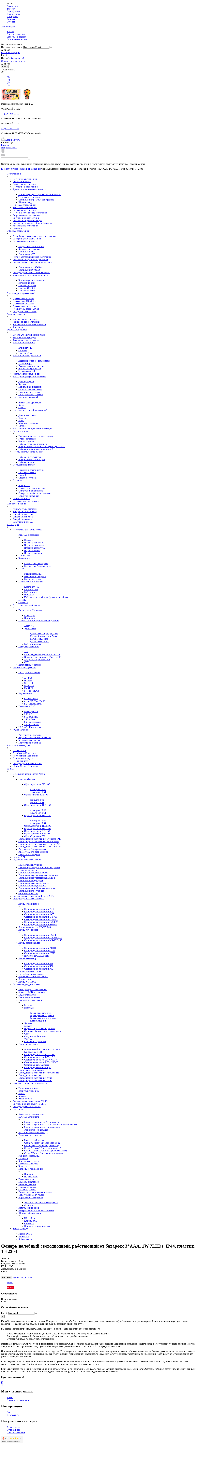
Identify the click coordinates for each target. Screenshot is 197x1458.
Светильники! (14, 173)
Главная (5, 169)
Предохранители (21, 761)
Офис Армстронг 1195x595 (37, 828)
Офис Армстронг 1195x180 (37, 815)
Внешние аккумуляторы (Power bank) (42, 657)
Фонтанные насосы (28, 893)
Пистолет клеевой (27, 472)
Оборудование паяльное (24, 464)
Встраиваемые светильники (26, 215)
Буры (21, 405)
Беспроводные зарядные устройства (42, 654)
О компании (13, 6)
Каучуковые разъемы (28, 1161)
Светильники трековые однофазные (36, 199)
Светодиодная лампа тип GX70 (39, 953)
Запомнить (9, 69)
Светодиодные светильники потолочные (38, 1072)
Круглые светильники (29, 249)
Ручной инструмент (17, 329)
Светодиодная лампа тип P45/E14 (40, 924)
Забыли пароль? (16, 58)
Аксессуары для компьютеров (27, 529)
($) (8, 77)
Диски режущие (26, 381)
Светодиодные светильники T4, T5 (30, 1101)
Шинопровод (25, 202)
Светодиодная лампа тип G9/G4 (40, 935)
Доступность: (7, 1269)
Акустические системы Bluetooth (34, 737)
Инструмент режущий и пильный (29, 376)
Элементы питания (16, 503)
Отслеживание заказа (11, 47)
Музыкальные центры (29, 740)
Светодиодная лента (28, 1044)
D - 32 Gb (29, 685)
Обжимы (22, 350)
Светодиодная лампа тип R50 (38, 966)
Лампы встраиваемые (29, 943)
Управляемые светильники (26, 225)
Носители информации (24, 667)
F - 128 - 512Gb (31, 691)
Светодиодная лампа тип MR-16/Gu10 (43, 937)
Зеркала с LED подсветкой (31, 992)
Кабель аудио (30, 592)
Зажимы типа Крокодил (24, 337)
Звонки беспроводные (29, 1156)
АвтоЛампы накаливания (25, 755)
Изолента (23, 1158)
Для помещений (38, 1020)
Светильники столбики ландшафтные (37, 888)
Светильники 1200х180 (30, 267)
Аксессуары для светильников (33, 852)
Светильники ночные (29, 997)
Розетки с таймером (34, 1140)
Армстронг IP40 (38, 789)
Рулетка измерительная (29, 368)
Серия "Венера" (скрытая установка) (42, 1143)
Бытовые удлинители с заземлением (42, 1127)
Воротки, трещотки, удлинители (29, 335)
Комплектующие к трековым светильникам (39, 194)
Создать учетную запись (13, 61)
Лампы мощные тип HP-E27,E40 (34, 927)
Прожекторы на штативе (25, 306)
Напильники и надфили (30, 387)
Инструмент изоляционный (26, 374)
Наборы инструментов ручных (28, 451)
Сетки (27, 1033)
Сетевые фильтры (27, 1187)
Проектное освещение (29, 854)
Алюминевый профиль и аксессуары (42, 1049)
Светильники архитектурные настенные (38, 875)
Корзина (5, 145)
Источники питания (28, 1088)
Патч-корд (29, 594)
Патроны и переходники (30, 1169)
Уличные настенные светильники (29, 324)
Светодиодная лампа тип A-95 (39, 914)
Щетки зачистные (21, 498)
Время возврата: (9, 1261)
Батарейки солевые (22, 519)
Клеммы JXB (30, 1221)
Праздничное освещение (30, 1000)
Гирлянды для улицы (40, 1013)
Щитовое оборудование (30, 1213)
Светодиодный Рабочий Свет (27, 763)
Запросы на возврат (16, 37)
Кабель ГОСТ (25, 1234)
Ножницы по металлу (29, 392)
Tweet (10, 1282)
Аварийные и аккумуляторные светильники (34, 236)
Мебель (22, 600)
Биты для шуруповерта (29, 402)
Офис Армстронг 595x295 (37, 833)
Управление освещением (30, 1197)
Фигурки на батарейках (36, 1036)
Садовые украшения (28, 870)
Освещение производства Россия (29, 774)
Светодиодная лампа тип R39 (38, 963)
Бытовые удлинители (29, 1117)
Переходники (30, 1176)
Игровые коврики (33, 553)
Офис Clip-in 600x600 (34, 836)
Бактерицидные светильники (27, 238)
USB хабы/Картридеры (29, 727)
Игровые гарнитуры (34, 542)
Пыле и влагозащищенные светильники (32, 257)
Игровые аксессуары (28, 535)
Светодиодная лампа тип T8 (27, 1106)
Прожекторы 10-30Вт (23, 298)
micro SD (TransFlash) (34, 701)
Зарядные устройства (28, 646)
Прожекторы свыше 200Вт (26, 309)
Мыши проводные (33, 574)
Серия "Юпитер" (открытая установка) (43, 1153)
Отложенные (13, 1430)
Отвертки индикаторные (30, 490)
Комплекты (24, 555)
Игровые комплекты (34, 545)
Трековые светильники (29, 197)
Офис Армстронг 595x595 (37, 784)
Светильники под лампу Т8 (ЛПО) (30, 1104)
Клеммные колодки (28, 1163)
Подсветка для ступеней (30, 865)
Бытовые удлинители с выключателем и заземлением (50, 1124)
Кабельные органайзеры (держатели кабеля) (46, 597)
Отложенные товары (17, 39)
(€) (8, 82)
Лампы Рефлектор (27, 958)
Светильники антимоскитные (33, 872)
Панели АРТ (19, 857)
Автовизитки (19, 750)
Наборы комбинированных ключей (35, 449)
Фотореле (29, 1205)
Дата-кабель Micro (39, 639)
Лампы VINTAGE (27, 982)
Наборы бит (24, 485)
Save (11, 1288)
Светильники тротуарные (31, 891)
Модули (22, 1096)
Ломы (21, 420)
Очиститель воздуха (23, 758)
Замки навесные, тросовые (26, 340)
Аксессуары (13, 524)
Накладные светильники (25, 210)
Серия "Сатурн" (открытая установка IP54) (45, 1150)
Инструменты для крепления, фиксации (32, 428)
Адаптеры (29, 626)
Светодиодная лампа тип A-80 (39, 911)
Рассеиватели (25, 1098)
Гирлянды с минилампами (43, 1018)
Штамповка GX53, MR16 (36, 956)
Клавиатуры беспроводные (37, 566)
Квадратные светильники (31, 246)
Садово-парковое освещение (27, 859)
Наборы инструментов (29, 457)
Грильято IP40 (37, 800)
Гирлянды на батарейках (42, 1015)
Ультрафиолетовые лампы (31, 974)
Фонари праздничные (35, 1041)
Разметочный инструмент (31, 366)
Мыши (21, 568)
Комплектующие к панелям (32, 280)
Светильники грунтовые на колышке (36, 878)
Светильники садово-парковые (33, 883)
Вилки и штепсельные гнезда (32, 1132)
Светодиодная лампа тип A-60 (39, 909)
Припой (22, 475)
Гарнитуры (29, 615)
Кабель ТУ (23, 1236)
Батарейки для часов (23, 514)
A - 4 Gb (28, 678)
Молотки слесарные (28, 423)
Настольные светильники (31, 1070)
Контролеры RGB (33, 1052)
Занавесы (28, 1026)
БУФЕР (10, 768)
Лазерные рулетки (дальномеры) (34, 361)
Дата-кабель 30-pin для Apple (44, 633)
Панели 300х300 (26, 288)
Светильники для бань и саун (27, 220)
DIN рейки (29, 1218)
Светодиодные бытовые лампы (28, 898)
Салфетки (23, 602)
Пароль (4, 58)
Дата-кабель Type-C (39, 641)
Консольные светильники (25, 319)
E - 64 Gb (28, 688)
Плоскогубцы (25, 353)
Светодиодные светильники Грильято (31, 272)
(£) (8, 85)
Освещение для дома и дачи (26, 984)
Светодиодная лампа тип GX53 (39, 950)
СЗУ (26, 662)
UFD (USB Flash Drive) (29, 672)
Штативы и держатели (29, 665)
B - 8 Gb (28, 680)
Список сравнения (16, 34)
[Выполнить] (51, 47)
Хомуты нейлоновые (28, 1208)
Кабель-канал (25, 1239)
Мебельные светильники (25, 207)
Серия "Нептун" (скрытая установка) (42, 1148)
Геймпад (28, 540)
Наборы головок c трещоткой (32, 444)
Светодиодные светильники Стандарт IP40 (39, 839)
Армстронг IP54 (38, 792)
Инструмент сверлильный (26, 397)
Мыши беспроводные (35, 576)
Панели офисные (26, 779)
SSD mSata (29, 719)
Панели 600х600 (26, 290)
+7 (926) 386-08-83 (10, 113)
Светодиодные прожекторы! (21, 293)
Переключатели (26, 1179)
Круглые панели (26, 283)
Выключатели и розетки (30, 1135)
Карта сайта (13, 1415)
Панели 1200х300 (27, 285)
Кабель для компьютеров (30, 581)
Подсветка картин (27, 995)
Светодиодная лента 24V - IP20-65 (41, 1062)
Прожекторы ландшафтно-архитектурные (39, 867)
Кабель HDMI (31, 589)
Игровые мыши (32, 550)
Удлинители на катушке (36, 1130)
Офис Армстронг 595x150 (37, 831)
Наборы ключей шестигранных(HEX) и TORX (41, 446)
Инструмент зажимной (24, 342)
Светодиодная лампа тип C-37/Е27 (41, 919)
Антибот (5, 50)
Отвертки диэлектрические (31, 488)
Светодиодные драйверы (36, 1065)
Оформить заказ (9, 147)
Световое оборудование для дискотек (42, 1031)
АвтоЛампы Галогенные (25, 753)
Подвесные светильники (25, 184)
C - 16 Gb (28, 683)
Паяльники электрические (31, 470)
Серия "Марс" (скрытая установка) (41, 1145)
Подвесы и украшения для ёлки (39, 1028)
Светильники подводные (30, 880)
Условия (11, 9)
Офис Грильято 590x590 (36, 794)
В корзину (6, 1277)
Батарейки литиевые (23, 516)
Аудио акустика (20, 729)
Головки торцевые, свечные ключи (35, 436)
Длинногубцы (25, 348)
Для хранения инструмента (26, 501)
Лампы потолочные (28, 930)
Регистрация (13, 52)
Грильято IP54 (37, 802)
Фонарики (35, 169)
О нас (10, 1412)
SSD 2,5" (28, 714)
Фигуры (28, 1039)
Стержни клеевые (27, 477)
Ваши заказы (13, 1427)
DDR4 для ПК (31, 711)
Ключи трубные (26, 441)
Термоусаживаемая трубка (31, 1195)
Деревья (28, 1023)
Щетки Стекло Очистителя (26, 766)
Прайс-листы (13, 14)
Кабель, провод (20, 1228)
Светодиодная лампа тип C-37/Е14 (41, 917)
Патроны (28, 1174)
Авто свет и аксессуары (18, 745)
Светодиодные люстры (29, 1075)
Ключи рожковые (27, 439)
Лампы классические (28, 904)
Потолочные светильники (25, 186)
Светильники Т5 (26, 254)
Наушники (29, 618)
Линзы (21, 1093)
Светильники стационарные (32, 885)
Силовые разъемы (27, 1189)
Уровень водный (26, 371)
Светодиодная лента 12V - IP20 (39, 1054)
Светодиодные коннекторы (37, 1067)
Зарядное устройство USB (37, 659)
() (8, 80)
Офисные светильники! (18, 231)
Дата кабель (30, 628)
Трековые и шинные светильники (29, 189)
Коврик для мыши (33, 579)
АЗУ (26, 652)
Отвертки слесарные (28, 496)
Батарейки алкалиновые (24, 511)
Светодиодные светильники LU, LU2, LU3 (34, 896)
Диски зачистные (26, 415)
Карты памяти (25, 693)
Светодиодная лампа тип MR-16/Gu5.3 (43, 940)
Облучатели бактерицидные (32, 849)
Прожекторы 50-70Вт (23, 303)
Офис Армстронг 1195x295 (37, 826)
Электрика (18, 1109)
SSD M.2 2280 (31, 717)
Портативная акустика (29, 742)
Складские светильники (24, 311)
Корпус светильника (28, 1091)
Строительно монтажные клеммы (35, 1192)
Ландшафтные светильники (26, 322)
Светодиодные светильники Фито (35, 1078)
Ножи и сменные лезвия (30, 389)
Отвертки (17, 480)
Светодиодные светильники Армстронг (32, 262)
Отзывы (11, 21)
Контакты (12, 19)
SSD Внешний (31, 724)
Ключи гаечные (20, 431)
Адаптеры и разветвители (31, 1114)
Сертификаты (13, 11)
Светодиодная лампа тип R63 (38, 969)
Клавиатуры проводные (36, 563)
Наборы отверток (27, 462)
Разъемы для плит (27, 1184)
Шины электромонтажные (37, 1226)
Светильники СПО (27, 251)
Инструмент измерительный (27, 355)
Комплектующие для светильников (30, 1083)
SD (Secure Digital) (33, 704)
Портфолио (12, 16)
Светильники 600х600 (29, 270)
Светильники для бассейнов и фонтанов (32, 223)
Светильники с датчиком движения (30, 259)
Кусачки (22, 384)
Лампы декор (24, 979)
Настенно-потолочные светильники (30, 212)
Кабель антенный (33, 644)
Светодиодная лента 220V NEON (40, 1059)
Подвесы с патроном (28, 1182)
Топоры (22, 426)
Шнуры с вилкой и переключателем (36, 1210)
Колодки (22, 1166)
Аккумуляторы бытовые (25, 509)
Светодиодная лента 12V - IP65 (39, 1057)
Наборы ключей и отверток (31, 459)
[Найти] (29, 159)
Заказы (10, 31)
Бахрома (28, 1005)
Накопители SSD (26, 706)
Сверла (22, 407)
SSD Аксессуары (32, 722)
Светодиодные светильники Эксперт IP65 (39, 844)
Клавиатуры (24, 558)
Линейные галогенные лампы (33, 976)
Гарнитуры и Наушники (30, 610)
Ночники (17, 228)
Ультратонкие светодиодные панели (30, 275)
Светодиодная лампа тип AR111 (40, 948)
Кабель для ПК (31, 587)
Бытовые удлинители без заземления (42, 1122)
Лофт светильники (22, 181)
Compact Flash (31, 698)
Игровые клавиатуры (34, 548)
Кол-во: (5, 1271)
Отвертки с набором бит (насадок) (35, 493)
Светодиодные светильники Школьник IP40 (40, 846)
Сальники (29, 1223)
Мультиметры (25, 363)
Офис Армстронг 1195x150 (37, 805)
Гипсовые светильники (24, 205)
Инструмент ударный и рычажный (30, 410)
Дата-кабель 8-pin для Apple (43, 636)
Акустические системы (29, 735)
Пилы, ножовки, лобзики (30, 394)
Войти (4, 52)
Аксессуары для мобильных (26, 605)
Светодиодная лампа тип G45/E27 (41, 922)
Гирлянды (29, 1007)
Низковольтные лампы (29, 971)
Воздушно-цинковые (23, 522)
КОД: (3, 1266)
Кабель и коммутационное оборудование (38, 620)
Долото (22, 418)
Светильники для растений (26, 218)
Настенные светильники (25, 179)
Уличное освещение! (20, 169)
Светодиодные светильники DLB (35, 1080)
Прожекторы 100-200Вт (24, 301)
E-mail (4, 55)
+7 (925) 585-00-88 (10, 128)
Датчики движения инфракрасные (41, 1202)
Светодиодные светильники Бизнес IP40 (38, 841)
